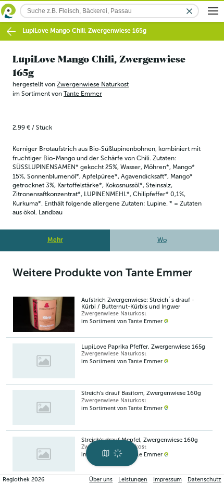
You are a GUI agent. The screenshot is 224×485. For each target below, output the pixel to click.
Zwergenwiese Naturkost (93, 84)
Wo (162, 240)
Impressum (167, 479)
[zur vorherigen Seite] (11, 31)
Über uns (101, 479)
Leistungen (132, 479)
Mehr (55, 240)
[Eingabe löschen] (189, 11)
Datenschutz (204, 479)
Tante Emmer (83, 93)
